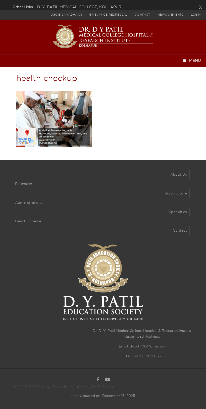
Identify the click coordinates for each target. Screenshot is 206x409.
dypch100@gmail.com (149, 346)
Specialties (178, 212)
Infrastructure (175, 193)
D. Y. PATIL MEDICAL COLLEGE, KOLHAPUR (79, 7)
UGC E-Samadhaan (66, 14)
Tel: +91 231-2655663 (143, 356)
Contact (142, 14)
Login (195, 14)
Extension (23, 183)
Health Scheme (28, 221)
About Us (178, 174)
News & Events (171, 14)
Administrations (28, 202)
